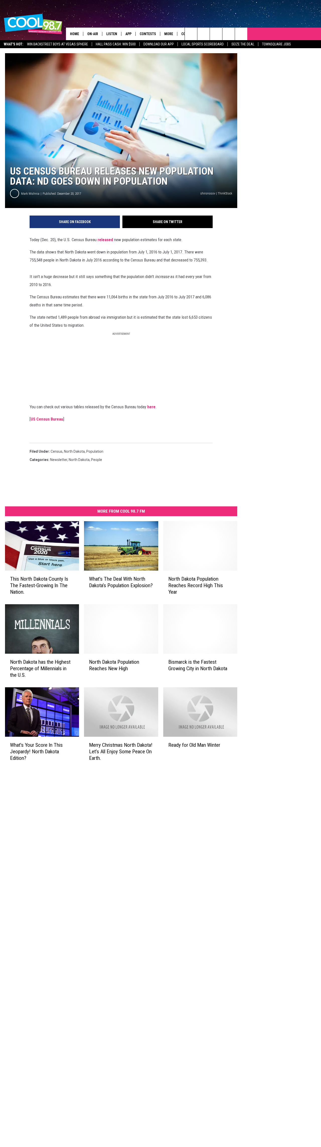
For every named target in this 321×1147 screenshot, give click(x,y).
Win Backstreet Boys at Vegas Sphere (57, 44)
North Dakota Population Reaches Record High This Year (195, 585)
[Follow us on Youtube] (241, 34)
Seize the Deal (242, 44)
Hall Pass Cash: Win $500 (116, 44)
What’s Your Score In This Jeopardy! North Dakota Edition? (36, 751)
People (96, 460)
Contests (148, 34)
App (128, 34)
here (151, 406)
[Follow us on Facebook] (216, 34)
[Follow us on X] (228, 34)
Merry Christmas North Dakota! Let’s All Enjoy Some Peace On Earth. (120, 751)
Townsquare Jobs (276, 44)
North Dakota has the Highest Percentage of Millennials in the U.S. (40, 668)
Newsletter (58, 460)
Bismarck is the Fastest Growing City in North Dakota (197, 665)
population (94, 451)
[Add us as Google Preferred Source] (203, 34)
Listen (111, 34)
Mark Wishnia (30, 193)
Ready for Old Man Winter (194, 745)
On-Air (92, 34)
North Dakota (74, 451)
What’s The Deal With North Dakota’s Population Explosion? (121, 582)
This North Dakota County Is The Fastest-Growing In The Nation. (39, 585)
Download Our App (158, 44)
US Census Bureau (47, 419)
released (105, 239)
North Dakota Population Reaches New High (114, 665)
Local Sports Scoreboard (203, 44)
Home (74, 34)
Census (56, 451)
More (168, 34)
